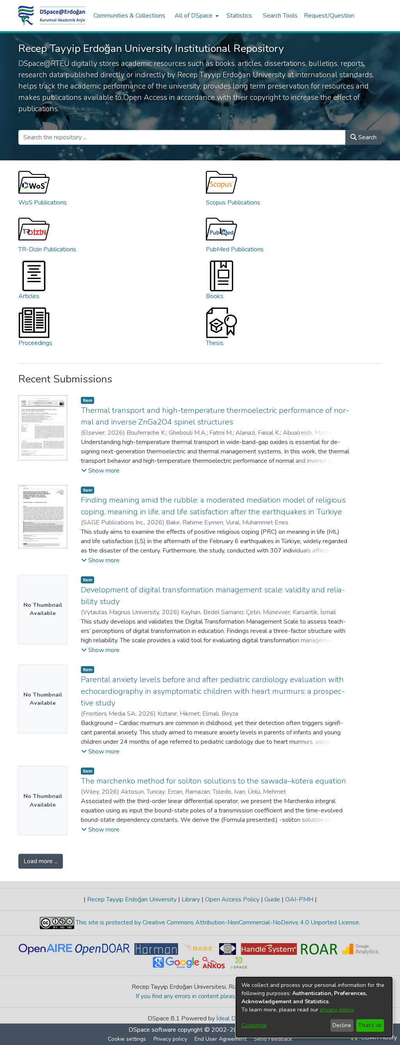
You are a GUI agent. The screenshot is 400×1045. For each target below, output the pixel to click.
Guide (272, 899)
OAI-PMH (299, 899)
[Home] (52, 15)
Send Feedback (273, 1039)
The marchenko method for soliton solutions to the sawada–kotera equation (213, 781)
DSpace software (152, 1029)
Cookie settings (127, 1039)
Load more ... (40, 861)
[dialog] (314, 1007)
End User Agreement (220, 1039)
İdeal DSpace (234, 1018)
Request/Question (329, 15)
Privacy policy (170, 1039)
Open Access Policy (232, 899)
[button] (100, 471)
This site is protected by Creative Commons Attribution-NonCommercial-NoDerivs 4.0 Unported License (216, 922)
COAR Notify (378, 1037)
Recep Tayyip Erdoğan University (132, 899)
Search (367, 137)
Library (191, 899)
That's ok (370, 1025)
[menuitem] (196, 15)
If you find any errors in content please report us (200, 996)
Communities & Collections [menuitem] (129, 15)
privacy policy (336, 1009)
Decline (341, 1025)
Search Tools (280, 15)
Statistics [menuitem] (239, 15)
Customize (254, 1025)
